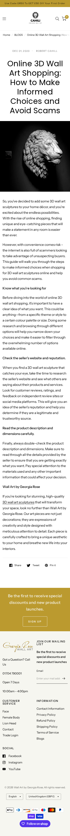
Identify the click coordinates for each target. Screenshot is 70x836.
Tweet (35, 565)
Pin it (53, 565)
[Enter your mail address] (64, 678)
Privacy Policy (46, 715)
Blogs (40, 738)
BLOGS (18, 34)
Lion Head (9, 723)
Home (6, 34)
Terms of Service (48, 732)
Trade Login (10, 735)
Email (40, 670)
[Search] (57, 19)
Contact (8, 729)
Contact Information (50, 708)
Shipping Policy (47, 726)
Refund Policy (46, 720)
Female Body (11, 717)
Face (6, 711)
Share (17, 565)
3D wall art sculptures (18, 502)
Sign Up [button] (35, 621)
